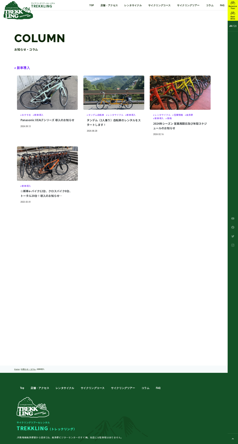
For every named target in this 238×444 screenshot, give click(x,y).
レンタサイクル (133, 5)
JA (230, 25)
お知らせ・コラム (28, 369)
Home (17, 369)
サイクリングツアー (188, 5)
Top (91, 5)
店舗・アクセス (109, 5)
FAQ (222, 5)
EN (235, 25)
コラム (210, 5)
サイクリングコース (159, 5)
